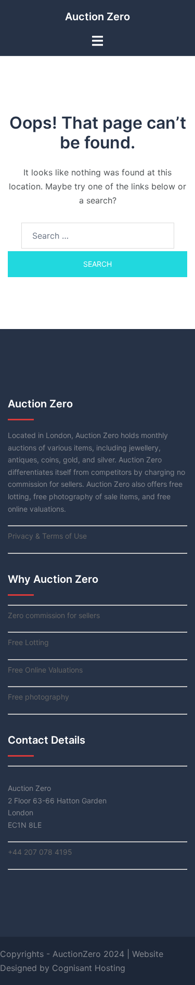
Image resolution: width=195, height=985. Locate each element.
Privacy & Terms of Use (47, 535)
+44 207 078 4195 (40, 851)
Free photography (38, 696)
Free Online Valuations (45, 669)
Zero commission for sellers (54, 615)
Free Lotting (28, 642)
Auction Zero (97, 16)
